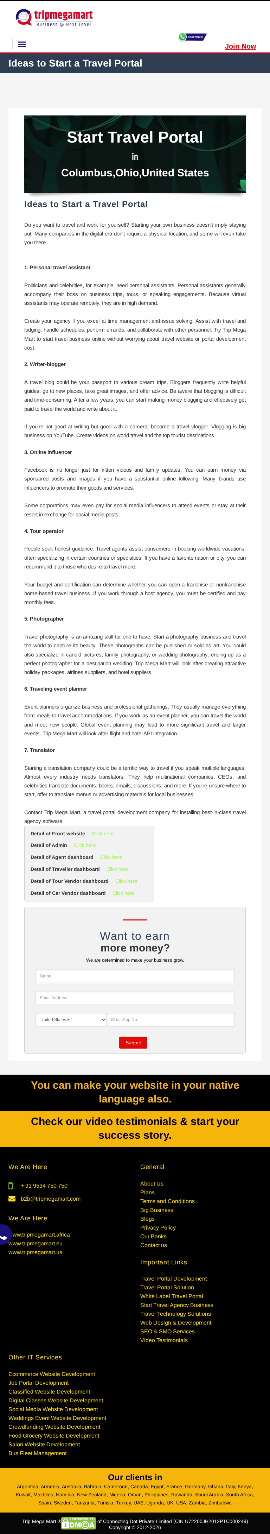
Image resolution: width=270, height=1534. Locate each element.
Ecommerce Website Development (51, 1374)
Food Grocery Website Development (53, 1436)
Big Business (156, 1210)
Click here (103, 833)
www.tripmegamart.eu (35, 1243)
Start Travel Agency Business (176, 1305)
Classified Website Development (49, 1392)
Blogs (147, 1219)
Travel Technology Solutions (175, 1314)
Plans (147, 1192)
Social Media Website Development (53, 1409)
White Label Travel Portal (171, 1296)
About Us (151, 1184)
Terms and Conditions (167, 1201)
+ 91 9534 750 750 (44, 1186)
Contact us (153, 1245)
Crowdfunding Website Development (54, 1427)
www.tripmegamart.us (35, 1252)
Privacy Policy (158, 1228)
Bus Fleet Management (37, 1453)
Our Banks (153, 1236)
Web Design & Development (175, 1323)
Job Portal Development (38, 1383)
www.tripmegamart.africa (39, 1235)
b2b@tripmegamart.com (51, 1199)
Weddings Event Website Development (57, 1418)
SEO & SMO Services (167, 1331)
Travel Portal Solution (167, 1287)
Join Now (240, 46)
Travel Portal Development (173, 1279)
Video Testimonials (164, 1340)
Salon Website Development (44, 1444)
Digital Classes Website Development (55, 1400)
